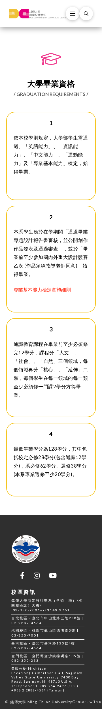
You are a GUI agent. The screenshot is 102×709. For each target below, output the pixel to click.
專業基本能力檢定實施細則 (42, 290)
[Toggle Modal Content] (86, 13)
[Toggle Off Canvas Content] (72, 13)
